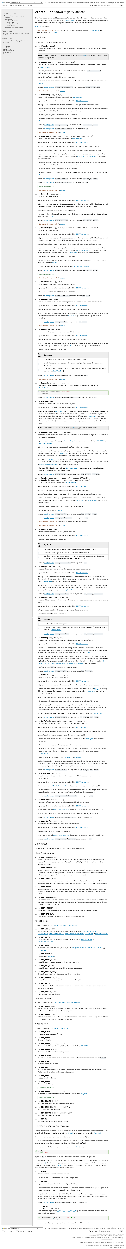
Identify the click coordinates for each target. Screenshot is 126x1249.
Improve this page (8, 50)
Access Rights (11, 22)
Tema (91, 5)
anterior (102, 2)
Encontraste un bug (118, 1245)
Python (6, 2)
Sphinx (119, 1247)
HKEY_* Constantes (13, 20)
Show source (7, 52)
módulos (116, 2)
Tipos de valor (11, 25)
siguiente (109, 2)
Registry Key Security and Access (65, 925)
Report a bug (7, 49)
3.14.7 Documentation (50, 2)
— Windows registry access (21, 5)
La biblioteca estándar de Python (68, 2)
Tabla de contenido (10, 13)
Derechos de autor (100, 1234)
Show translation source (10, 54)
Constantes (8, 19)
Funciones (8, 17)
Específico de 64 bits (15, 24)
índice (122, 2)
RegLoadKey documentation (49, 464)
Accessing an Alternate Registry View (66, 1002)
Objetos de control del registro (14, 27)
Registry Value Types (60, 1028)
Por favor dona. (120, 1242)
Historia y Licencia (107, 1239)
